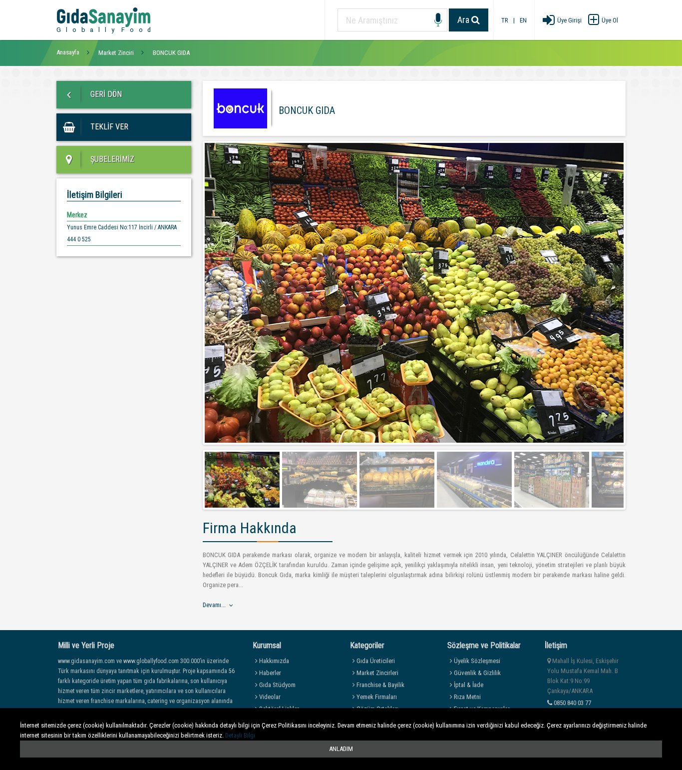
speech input (438, 20)
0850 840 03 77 (571, 703)
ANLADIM (341, 749)
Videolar (269, 697)
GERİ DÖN (105, 94)
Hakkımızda (273, 661)
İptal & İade (467, 685)
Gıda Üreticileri (375, 661)
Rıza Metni (466, 697)
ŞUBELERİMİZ (111, 159)
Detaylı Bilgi (240, 735)
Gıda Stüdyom (277, 685)
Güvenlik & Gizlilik (476, 673)
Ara (464, 19)
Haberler (269, 673)
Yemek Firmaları (376, 697)
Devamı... (214, 605)
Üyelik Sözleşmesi (476, 661)
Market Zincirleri (376, 673)
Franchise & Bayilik (379, 685)
